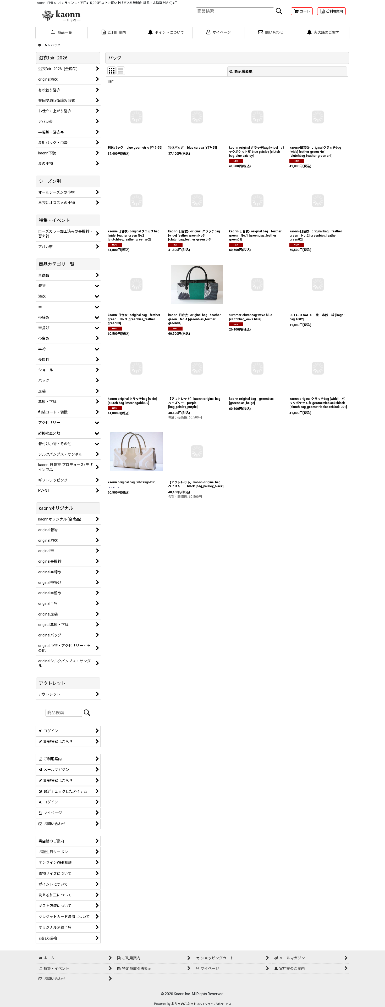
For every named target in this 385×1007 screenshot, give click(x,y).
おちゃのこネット (183, 1004)
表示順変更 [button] (243, 71)
